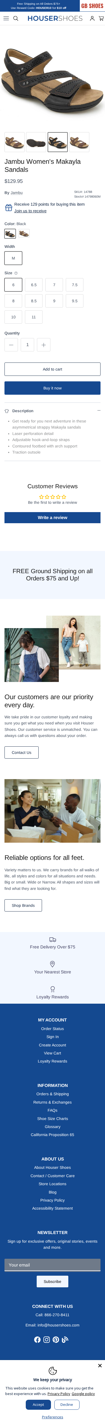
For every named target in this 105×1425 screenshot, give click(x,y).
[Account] (92, 18)
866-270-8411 (57, 1315)
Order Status (52, 1028)
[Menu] (6, 18)
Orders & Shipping (52, 1094)
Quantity (12, 333)
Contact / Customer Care (53, 1176)
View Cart (52, 1053)
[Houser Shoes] (55, 18)
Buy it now (52, 388)
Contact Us (21, 752)
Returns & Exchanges (52, 1102)
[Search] (15, 18)
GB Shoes (98, 2)
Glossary (52, 1126)
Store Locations (52, 1184)
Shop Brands (23, 905)
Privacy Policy (52, 1200)
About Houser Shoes (52, 1167)
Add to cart (52, 369)
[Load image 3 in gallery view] (52, 77)
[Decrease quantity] (11, 344)
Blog (53, 1192)
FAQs (52, 1110)
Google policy (83, 1393)
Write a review (52, 517)
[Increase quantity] (43, 344)
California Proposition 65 (52, 1134)
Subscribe (52, 1281)
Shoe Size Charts (52, 1118)
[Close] (100, 1365)
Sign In (52, 1036)
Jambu (17, 192)
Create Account (52, 1045)
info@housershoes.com (59, 1325)
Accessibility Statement (52, 1208)
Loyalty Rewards (52, 1061)
